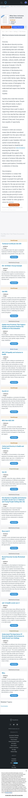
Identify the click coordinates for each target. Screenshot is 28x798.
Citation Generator (13, 747)
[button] (2, 2)
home (2, 6)
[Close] (26, 770)
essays (7, 6)
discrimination (20, 148)
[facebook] (10, 725)
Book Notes (14, 745)
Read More (14, 257)
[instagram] (17, 725)
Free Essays (14, 739)
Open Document (6, 27)
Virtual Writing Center (14, 741)
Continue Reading (14, 205)
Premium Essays (14, 737)
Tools (10, 31)
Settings (16, 31)
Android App (14, 751)
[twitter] (14, 725)
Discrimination (4, 706)
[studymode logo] (9, 2)
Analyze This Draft (18, 27)
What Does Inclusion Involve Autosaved (17, 16)
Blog (14, 765)
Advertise (13, 761)
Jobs (11, 763)
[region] (14, 783)
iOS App (14, 749)
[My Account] (26, 2)
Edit (7, 31)
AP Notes (13, 743)
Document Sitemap (14, 735)
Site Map (14, 767)
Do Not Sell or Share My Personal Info (14, 795)
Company (13, 759)
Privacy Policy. (8, 792)
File (3, 31)
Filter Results (22, 31)
